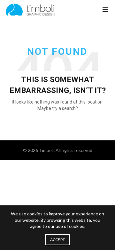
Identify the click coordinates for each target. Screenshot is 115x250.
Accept (57, 239)
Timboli (46, 150)
